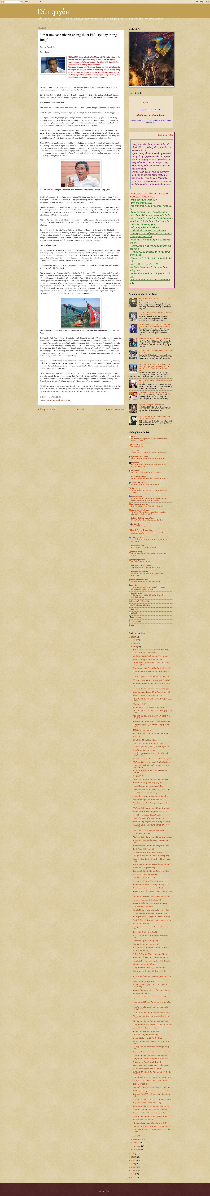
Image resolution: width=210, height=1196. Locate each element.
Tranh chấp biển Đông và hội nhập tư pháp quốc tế (150, 796)
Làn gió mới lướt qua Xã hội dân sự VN (147, 900)
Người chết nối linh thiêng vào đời (145, 932)
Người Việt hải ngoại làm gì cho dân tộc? (147, 660)
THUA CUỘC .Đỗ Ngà (138, 526)
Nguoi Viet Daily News (139, 457)
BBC (133, 437)
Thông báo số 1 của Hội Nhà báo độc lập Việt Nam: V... (152, 668)
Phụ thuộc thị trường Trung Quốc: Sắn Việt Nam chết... (152, 917)
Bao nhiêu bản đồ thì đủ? (141, 993)
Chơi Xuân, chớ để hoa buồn (140, 561)
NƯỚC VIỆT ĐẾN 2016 (141, 1084)
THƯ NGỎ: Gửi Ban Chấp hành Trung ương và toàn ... (152, 1087)
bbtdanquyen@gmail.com (150, 115)
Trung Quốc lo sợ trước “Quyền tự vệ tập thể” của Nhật (152, 1025)
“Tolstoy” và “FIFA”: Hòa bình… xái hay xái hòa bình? (148, 453)
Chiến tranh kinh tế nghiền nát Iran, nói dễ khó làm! (148, 459)
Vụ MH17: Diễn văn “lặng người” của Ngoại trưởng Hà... (152, 920)
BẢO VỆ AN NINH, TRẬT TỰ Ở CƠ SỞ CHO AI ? (147, 506)
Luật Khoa (135, 463)
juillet (135, 647)
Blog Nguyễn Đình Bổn (140, 560)
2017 (133, 1160)
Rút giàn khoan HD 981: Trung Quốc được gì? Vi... (151, 811)
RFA (132, 625)
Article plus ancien (115, 409)
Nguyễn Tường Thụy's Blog (141, 530)
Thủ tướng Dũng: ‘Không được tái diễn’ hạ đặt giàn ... (152, 689)
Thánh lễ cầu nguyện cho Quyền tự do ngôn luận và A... (152, 1077)
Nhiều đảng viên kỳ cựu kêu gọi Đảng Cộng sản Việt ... (152, 1106)
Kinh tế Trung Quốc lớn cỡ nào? (144, 750)
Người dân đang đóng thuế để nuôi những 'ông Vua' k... (152, 822)
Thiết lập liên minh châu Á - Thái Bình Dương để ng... (152, 856)
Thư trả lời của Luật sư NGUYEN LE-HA (147, 815)
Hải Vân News (136, 593)
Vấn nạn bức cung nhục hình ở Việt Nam (147, 1069)
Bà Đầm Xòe (135, 524)
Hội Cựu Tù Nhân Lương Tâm (142, 518)
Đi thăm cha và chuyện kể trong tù (145, 868)
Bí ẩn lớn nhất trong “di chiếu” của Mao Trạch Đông (151, 947)
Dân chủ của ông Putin (141, 923)
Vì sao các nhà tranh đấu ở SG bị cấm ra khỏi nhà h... (152, 1012)
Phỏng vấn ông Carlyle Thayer (143, 981)
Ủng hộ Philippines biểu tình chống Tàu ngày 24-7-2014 (152, 885)
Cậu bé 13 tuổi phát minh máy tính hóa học (148, 852)
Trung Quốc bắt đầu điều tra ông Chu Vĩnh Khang (150, 1116)
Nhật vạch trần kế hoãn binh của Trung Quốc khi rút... (152, 846)
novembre (136, 1146)
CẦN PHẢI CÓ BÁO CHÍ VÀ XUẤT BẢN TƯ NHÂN (151, 1081)
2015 (133, 1154)
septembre (137, 1139)
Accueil (80, 409)
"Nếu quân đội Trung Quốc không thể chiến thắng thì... (152, 1113)
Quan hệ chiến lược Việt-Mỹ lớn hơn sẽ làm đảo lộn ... (152, 896)
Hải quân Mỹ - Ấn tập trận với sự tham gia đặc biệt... (151, 957)
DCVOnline (135, 471)
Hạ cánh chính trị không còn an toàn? (146, 1031)
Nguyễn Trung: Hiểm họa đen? (143, 849)
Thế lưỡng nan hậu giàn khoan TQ (145, 793)
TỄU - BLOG (135, 488)
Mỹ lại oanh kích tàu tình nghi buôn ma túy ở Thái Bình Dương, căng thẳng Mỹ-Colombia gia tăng (149, 499)
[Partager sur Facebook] (57, 397)
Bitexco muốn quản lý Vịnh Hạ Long (145, 941)
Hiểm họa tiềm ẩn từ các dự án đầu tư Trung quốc (150, 649)
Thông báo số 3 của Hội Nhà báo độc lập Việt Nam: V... (152, 1126)
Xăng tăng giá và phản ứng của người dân (147, 743)
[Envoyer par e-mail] (50, 397)
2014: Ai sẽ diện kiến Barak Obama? (145, 874)
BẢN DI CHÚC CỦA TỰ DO (142, 951)
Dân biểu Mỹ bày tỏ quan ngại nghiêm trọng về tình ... (152, 910)
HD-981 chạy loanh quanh (142, 730)
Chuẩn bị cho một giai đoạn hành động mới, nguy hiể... (152, 692)
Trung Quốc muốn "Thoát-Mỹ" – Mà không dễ (149, 968)
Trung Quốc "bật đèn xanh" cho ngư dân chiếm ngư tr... (152, 1109)
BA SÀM (134, 585)
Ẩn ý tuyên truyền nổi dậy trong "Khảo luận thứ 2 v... (151, 903)
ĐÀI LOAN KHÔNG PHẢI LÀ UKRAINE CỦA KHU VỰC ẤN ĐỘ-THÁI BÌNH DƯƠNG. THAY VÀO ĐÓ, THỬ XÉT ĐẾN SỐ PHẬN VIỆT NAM (155, 367)
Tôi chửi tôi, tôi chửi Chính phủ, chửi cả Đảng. (149, 830)
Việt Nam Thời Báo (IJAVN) (141, 566)
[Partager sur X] (54, 397)
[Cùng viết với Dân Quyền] (151, 107)
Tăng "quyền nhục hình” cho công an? (146, 944)
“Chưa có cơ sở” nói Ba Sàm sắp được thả (148, 881)
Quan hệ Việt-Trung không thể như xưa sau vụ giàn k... (152, 1052)
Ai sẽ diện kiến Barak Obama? (143, 907)
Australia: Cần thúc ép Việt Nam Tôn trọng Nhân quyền (152, 990)
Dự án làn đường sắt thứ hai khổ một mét (147, 800)
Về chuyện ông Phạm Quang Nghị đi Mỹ (147, 1062)
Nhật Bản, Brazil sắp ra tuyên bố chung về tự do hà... (151, 1091)
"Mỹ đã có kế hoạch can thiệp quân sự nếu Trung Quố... (152, 913)
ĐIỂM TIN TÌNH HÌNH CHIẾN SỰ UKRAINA (154, 339)
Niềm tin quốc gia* (137, 447)
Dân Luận (134, 609)
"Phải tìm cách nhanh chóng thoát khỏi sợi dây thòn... (152, 1021)
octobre (136, 1143)
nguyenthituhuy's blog (139, 579)
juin (134, 643)
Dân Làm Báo (136, 617)
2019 (133, 1167)
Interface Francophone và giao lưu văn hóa (148, 786)
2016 (133, 1157)
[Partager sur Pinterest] (59, 397)
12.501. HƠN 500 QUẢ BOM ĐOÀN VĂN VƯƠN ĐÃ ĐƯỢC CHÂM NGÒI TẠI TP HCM (148, 588)
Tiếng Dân (135, 451)
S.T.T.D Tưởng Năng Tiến (140, 605)
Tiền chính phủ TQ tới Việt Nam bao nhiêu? (145, 567)
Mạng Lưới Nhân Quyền (140, 601)
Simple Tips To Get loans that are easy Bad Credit (147, 520)
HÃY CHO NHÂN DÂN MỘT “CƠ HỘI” (143, 548)
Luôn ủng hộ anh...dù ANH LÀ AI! (144, 878)
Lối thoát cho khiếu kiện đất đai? (144, 964)
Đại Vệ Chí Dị (137, 737)
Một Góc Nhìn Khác (138, 477)
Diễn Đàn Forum (137, 613)
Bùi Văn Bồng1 (137, 552)
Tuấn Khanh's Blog (138, 482)
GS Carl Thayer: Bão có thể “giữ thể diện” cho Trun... (151, 677)
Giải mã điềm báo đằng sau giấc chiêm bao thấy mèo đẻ (149, 478)
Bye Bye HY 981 (138, 776)
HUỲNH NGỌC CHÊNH (139, 504)
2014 (133, 637)
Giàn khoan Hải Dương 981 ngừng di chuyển (148, 707)
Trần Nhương (136, 621)
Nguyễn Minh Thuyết (63, 400)
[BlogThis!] (52, 397)
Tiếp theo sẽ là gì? (139, 704)
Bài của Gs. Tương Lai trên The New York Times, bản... (152, 759)
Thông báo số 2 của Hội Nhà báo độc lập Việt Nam (150, 1059)
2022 (133, 1177)
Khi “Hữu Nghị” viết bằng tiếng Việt (145, 653)
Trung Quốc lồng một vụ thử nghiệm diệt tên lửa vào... (152, 961)
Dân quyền (53, 11)
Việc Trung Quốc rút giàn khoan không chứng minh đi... (152, 808)
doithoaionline (136, 496)
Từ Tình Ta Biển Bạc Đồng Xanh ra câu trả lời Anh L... (152, 954)
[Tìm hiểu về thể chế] (152, 137)
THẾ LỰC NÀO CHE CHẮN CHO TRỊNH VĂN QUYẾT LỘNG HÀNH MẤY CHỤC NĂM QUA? (155, 326)
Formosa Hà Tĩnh (137, 546)
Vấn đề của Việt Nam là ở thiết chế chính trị (145, 581)
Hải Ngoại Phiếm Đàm (139, 571)
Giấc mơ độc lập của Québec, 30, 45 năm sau (146, 472)
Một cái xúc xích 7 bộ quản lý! (143, 1120)
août (135, 1136)
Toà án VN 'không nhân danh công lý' (146, 1035)
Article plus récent (46, 409)
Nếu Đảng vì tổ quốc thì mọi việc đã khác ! (148, 888)
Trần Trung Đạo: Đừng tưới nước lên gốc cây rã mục (151, 762)
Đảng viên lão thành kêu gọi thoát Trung (147, 1103)
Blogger (108, 1191)
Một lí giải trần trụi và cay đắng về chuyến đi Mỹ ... (151, 1123)
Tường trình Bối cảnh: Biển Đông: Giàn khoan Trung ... (152, 789)
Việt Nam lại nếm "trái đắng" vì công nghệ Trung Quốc (152, 680)
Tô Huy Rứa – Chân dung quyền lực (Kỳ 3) (154, 393)
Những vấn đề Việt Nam (140, 510)
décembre (136, 1149)
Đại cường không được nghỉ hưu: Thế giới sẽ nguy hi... (152, 721)
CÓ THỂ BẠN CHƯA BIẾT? (142, 834)
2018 (133, 1164)
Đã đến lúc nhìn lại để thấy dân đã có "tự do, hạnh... (151, 656)
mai (134, 640)
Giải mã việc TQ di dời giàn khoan (145, 740)
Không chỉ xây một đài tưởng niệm (145, 1028)
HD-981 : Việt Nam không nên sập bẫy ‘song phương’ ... (152, 864)
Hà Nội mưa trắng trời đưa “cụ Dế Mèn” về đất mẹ (150, 733)
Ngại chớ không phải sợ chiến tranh (151, 405)
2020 (133, 1170)
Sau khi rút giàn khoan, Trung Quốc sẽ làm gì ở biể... (151, 747)
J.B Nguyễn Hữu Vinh (139, 538)
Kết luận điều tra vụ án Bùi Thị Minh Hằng (147, 1038)
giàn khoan (51, 400)
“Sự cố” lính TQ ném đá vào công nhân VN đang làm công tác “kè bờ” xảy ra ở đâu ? (148, 513)
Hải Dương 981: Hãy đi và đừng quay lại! (147, 783)
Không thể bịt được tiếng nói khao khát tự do (148, 818)
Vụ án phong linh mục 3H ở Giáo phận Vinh (145, 484)
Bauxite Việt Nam (137, 445)
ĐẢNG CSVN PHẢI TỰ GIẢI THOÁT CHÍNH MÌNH (150, 1065)
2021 (133, 1174)
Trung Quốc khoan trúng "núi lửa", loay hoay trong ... (151, 1055)
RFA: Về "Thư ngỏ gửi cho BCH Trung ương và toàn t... (152, 1099)
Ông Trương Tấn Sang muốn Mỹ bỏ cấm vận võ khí (151, 779)
